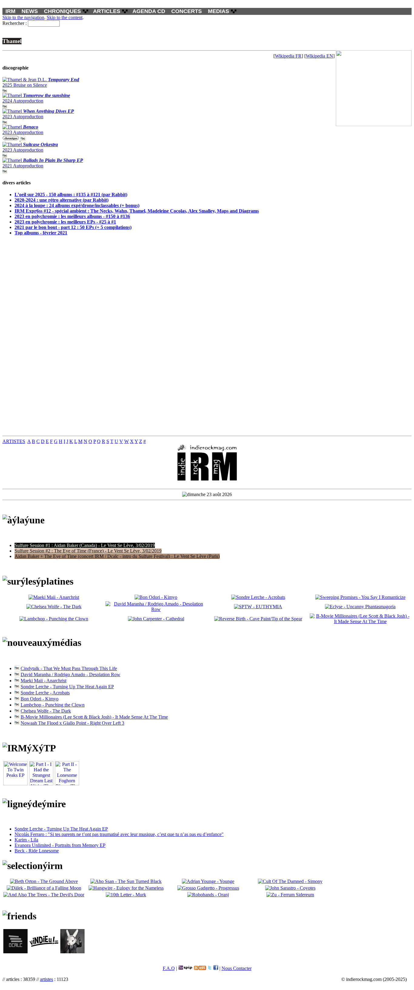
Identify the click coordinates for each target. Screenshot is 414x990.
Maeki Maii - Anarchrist (43, 680)
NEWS (30, 11)
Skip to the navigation (23, 17)
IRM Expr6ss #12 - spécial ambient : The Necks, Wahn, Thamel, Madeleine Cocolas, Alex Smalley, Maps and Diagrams (137, 210)
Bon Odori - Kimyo (39, 698)
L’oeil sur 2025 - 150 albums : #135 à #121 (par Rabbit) (71, 194)
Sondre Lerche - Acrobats (45, 692)
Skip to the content (64, 17)
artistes (46, 979)
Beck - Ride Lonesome (37, 850)
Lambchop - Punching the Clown (53, 704)
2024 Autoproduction (36, 98)
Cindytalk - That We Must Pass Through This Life (69, 668)
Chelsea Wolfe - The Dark (46, 710)
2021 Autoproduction (42, 163)
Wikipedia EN (319, 56)
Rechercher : (14, 23)
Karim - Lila (26, 839)
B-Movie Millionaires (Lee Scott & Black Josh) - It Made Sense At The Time (94, 717)
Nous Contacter (237, 968)
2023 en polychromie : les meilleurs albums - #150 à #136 (72, 216)
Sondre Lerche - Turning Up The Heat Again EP (67, 686)
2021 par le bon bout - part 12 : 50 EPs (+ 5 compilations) (73, 227)
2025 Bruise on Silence (40, 82)
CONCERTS (186, 11)
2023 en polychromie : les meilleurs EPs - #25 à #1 (65, 221)
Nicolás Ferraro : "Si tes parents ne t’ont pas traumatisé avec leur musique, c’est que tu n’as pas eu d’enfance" (119, 834)
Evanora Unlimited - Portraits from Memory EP (60, 845)
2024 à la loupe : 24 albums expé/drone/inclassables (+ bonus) (77, 205)
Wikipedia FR (288, 56)
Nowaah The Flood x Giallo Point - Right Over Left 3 (72, 723)
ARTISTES (13, 441)
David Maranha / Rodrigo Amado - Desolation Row (70, 674)
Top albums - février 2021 (41, 232)
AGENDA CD (148, 11)
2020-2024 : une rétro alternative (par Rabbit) (62, 200)
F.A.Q (169, 968)
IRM (10, 11)
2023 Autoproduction (38, 114)
